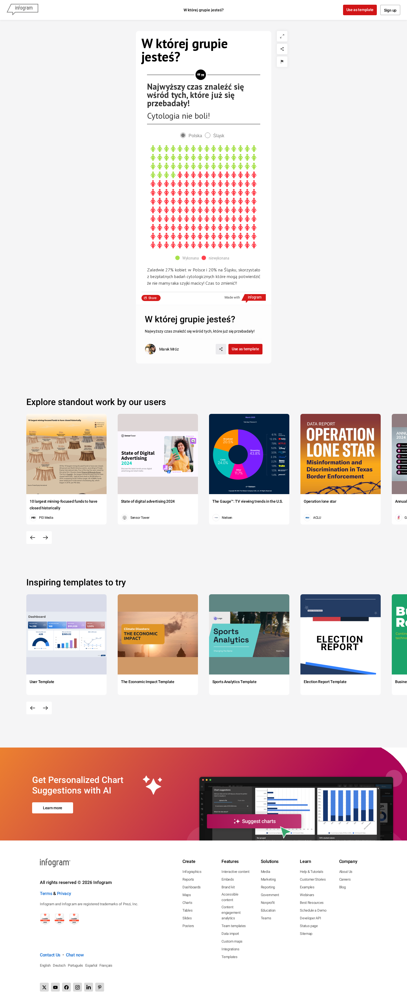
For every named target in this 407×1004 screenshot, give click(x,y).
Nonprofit (268, 903)
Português (75, 965)
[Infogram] (22, 10)
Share (152, 298)
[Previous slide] (32, 537)
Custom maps (232, 941)
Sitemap (306, 934)
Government (270, 895)
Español (91, 965)
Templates (229, 957)
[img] (203, 162)
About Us (346, 872)
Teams (266, 918)
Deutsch (59, 965)
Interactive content (235, 872)
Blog (342, 887)
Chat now (75, 955)
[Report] (282, 61)
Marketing (268, 879)
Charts (187, 903)
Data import (230, 934)
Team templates (233, 926)
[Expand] (282, 36)
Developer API (310, 918)
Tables (187, 910)
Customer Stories (313, 879)
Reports (188, 879)
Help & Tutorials (311, 872)
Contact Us (50, 955)
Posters (188, 926)
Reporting (268, 887)
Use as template (360, 9)
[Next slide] (45, 537)
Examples (307, 887)
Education (268, 910)
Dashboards (191, 887)
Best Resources (312, 903)
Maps (186, 895)
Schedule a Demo (313, 910)
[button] (188, 258)
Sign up (390, 10)
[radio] (192, 136)
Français (105, 965)
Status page (309, 926)
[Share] (282, 49)
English (45, 965)
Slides (187, 918)
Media (265, 872)
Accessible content (229, 897)
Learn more (52, 808)
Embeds (227, 879)
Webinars (307, 895)
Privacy (64, 893)
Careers (345, 879)
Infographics (191, 872)
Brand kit (228, 887)
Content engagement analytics (230, 912)
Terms (46, 893)
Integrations (230, 949)
